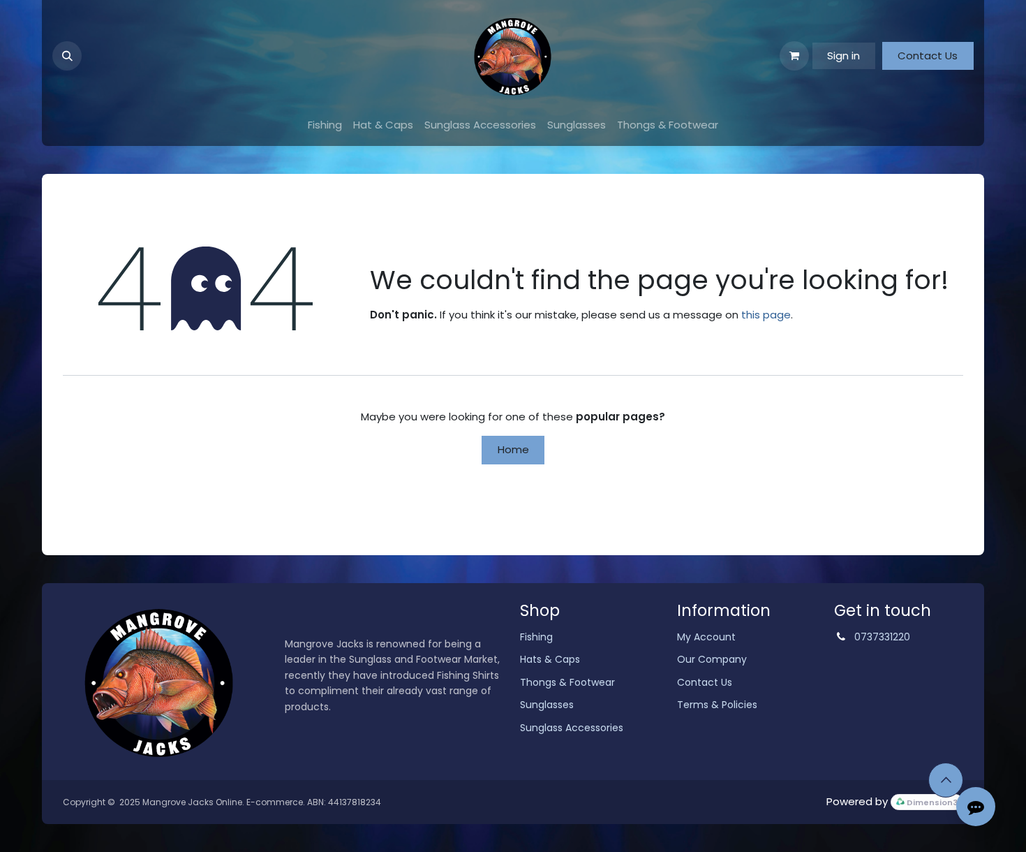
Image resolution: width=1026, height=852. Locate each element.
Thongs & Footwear (567, 682)
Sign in (843, 55)
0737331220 (882, 637)
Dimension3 (931, 802)
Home (513, 449)
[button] (67, 56)
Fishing (536, 637)
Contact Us (928, 55)
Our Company (712, 659)
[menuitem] (325, 125)
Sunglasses (547, 705)
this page (766, 314)
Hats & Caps (550, 659)
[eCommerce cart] (794, 56)
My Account (706, 637)
